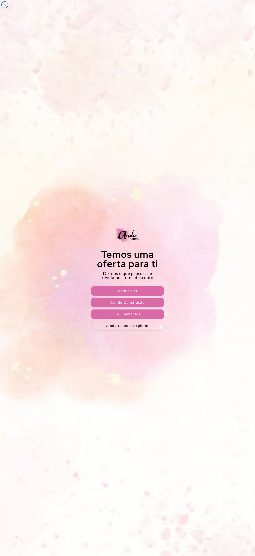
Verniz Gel (127, 291)
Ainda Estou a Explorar (127, 326)
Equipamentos (128, 314)
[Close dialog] (4, 4)
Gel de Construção (127, 302)
